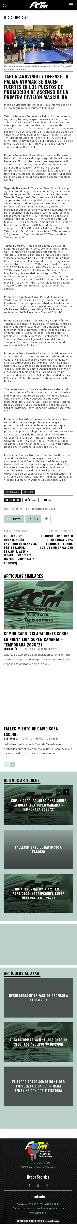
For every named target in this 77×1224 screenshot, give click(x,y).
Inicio (8, 17)
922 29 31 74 (36, 1204)
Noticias (21, 17)
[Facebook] (29, 1186)
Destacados (12, 491)
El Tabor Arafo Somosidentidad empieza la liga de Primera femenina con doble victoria (38, 1086)
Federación (11, 649)
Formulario (39, 1212)
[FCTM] (7, 508)
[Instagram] (38, 1186)
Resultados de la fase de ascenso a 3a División (38, 997)
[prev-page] (6, 764)
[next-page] (12, 764)
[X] (47, 1186)
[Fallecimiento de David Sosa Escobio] (38, 700)
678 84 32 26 (52, 1204)
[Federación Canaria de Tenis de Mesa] (38, 4)
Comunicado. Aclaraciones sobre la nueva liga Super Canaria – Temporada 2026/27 (36, 639)
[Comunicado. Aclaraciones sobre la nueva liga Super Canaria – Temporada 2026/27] (38, 605)
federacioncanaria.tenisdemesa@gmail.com (38, 1208)
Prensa (46, 499)
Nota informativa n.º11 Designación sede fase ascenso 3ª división (38, 1042)
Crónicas (30, 499)
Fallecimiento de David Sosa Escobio (31, 731)
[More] (46, 519)
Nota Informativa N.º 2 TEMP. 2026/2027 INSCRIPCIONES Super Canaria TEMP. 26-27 (38, 894)
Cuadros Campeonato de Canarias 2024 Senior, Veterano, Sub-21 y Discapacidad (56, 541)
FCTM (15, 508)
